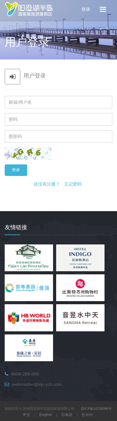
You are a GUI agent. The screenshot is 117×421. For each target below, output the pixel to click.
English (45, 415)
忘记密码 (73, 184)
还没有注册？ (47, 184)
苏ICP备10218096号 (96, 408)
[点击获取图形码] (28, 153)
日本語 (66, 415)
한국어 (87, 415)
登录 (85, 9)
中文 (26, 415)
